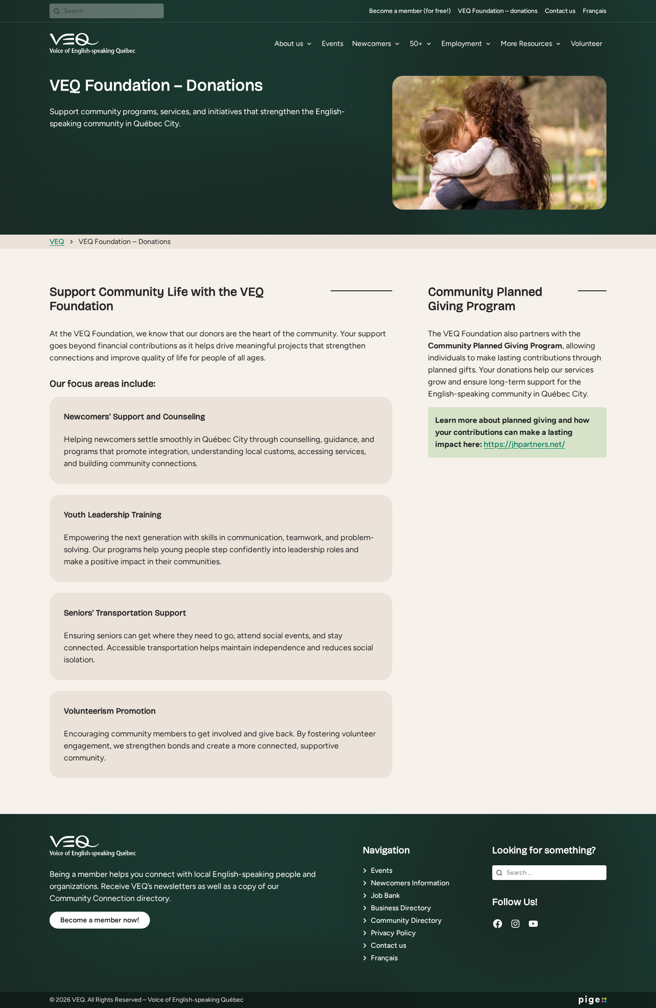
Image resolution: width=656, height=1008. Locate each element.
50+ (416, 43)
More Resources (526, 43)
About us (288, 43)
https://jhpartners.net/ (524, 444)
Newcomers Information (410, 883)
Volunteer (586, 43)
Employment (461, 43)
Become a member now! (99, 920)
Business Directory (401, 908)
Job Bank (385, 895)
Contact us (560, 11)
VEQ (57, 241)
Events (332, 43)
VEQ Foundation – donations (498, 11)
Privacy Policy (393, 933)
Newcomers (371, 43)
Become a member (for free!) (410, 11)
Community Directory (406, 920)
